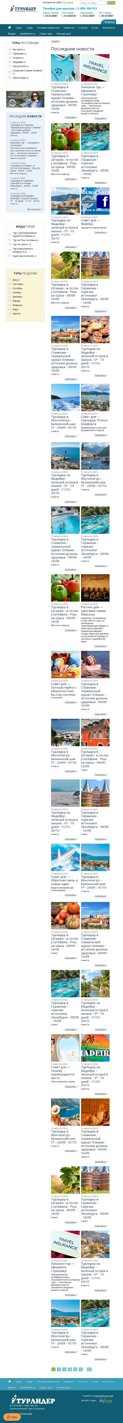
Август (16, 279)
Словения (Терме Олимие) (27, 72)
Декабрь (17, 296)
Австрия (19, 49)
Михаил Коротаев (104, 1395)
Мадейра (19, 61)
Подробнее (70, 117)
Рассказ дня (64, 33)
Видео (12, 33)
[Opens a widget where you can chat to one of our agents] (12, 1417)
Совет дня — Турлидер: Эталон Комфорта (94, 420)
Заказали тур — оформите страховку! (93, 90)
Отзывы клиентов (48, 27)
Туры (18, 27)
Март (16, 309)
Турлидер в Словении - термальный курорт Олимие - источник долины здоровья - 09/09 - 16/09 (64, 98)
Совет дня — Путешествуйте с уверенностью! (63, 687)
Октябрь (17, 288)
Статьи (82, 27)
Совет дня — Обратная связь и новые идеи (64, 880)
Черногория (21, 77)
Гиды (29, 27)
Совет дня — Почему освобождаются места (63, 1072)
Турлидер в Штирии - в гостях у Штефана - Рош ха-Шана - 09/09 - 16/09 (64, 163)
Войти (111, 21)
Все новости (34, 209)
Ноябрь (17, 292)
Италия (18, 57)
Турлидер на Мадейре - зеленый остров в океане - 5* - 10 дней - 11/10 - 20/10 (64, 229)
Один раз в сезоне (24, 255)
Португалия (21, 66)
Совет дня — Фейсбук (90, 222)
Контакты (109, 27)
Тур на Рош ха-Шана (25, 240)
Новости (69, 27)
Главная (55, 41)
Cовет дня (46, 33)
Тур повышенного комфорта (23, 250)
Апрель (17, 313)
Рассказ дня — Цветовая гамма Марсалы (93, 610)
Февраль (17, 305)
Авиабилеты (27, 33)
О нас (95, 27)
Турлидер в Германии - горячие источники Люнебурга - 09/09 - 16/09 (95, 165)
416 (89, 1369)
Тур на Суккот (22, 244)
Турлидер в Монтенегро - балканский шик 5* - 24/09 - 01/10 (63, 422)
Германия (19, 53)
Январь (16, 300)
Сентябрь (18, 284)
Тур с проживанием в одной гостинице (25, 234)
